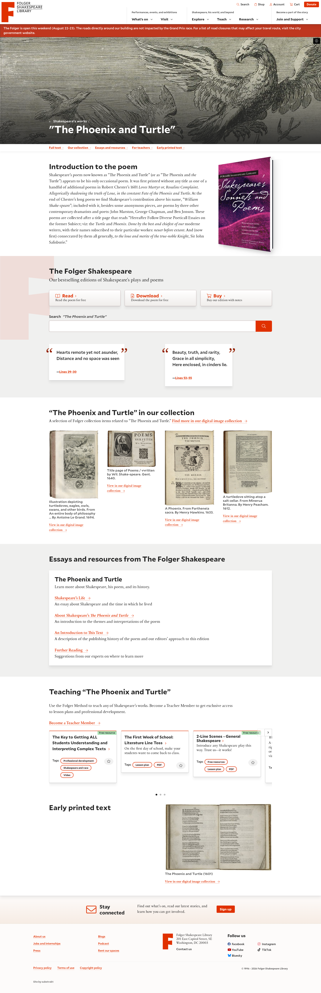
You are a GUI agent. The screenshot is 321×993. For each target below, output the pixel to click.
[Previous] (261, 732)
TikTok (266, 950)
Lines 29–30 (68, 372)
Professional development (79, 760)
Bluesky (237, 955)
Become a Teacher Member (72, 723)
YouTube (237, 950)
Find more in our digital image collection (207, 421)
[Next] (268, 732)
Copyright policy (91, 968)
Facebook (238, 944)
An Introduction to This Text (79, 633)
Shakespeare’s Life (70, 598)
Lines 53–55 (183, 378)
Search (77, 316)
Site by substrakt (43, 981)
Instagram (269, 944)
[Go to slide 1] (156, 794)
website (28, 33)
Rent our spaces (108, 950)
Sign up (225, 909)
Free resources (216, 761)
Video (67, 775)
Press (36, 950)
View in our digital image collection (190, 882)
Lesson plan (142, 764)
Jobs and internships (47, 943)
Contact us (184, 949)
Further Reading (69, 651)
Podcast (103, 943)
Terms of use (65, 968)
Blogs (101, 936)
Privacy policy (42, 968)
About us (39, 936)
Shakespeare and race (76, 767)
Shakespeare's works (70, 121)
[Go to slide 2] (160, 794)
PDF (159, 764)
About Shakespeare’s (92, 616)
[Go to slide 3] (164, 794)
